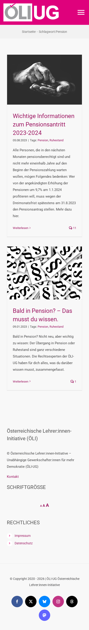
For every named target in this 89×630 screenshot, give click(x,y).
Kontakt (13, 477)
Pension (43, 140)
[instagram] (58, 601)
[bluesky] (44, 601)
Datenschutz (24, 543)
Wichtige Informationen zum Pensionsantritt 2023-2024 (43, 124)
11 (74, 228)
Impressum (23, 535)
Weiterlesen (20, 228)
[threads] (72, 601)
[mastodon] (44, 615)
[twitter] (31, 601)
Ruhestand (56, 140)
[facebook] (17, 601)
